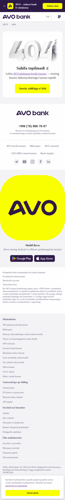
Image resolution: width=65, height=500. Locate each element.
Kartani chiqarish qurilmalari (17, 435)
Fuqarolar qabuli (11, 460)
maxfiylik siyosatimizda (28, 486)
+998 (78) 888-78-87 (32, 130)
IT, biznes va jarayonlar (15, 400)
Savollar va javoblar (13, 451)
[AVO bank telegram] (16, 166)
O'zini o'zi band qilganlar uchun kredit (22, 346)
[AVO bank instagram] (32, 166)
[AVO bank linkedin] (48, 166)
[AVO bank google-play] (21, 263)
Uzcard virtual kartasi (14, 356)
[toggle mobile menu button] (59, 17)
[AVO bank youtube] (24, 166)
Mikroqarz (8, 337)
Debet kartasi (10, 374)
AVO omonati (9, 351)
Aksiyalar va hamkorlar (14, 430)
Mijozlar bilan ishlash (13, 404)
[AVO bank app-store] (44, 263)
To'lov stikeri (9, 379)
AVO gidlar (8, 409)
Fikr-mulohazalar (11, 465)
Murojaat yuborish (12, 455)
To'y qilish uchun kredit (15, 370)
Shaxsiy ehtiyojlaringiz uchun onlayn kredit (25, 341)
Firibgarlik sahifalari (13, 439)
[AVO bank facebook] (40, 166)
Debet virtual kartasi (13, 384)
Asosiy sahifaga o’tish (33, 92)
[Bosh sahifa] (16, 16)
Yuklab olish (52, 6)
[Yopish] (3, 6)
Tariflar (6, 420)
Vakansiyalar (9, 395)
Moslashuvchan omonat (15, 360)
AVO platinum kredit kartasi (34, 73)
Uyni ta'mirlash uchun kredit (17, 365)
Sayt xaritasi (9, 425)
